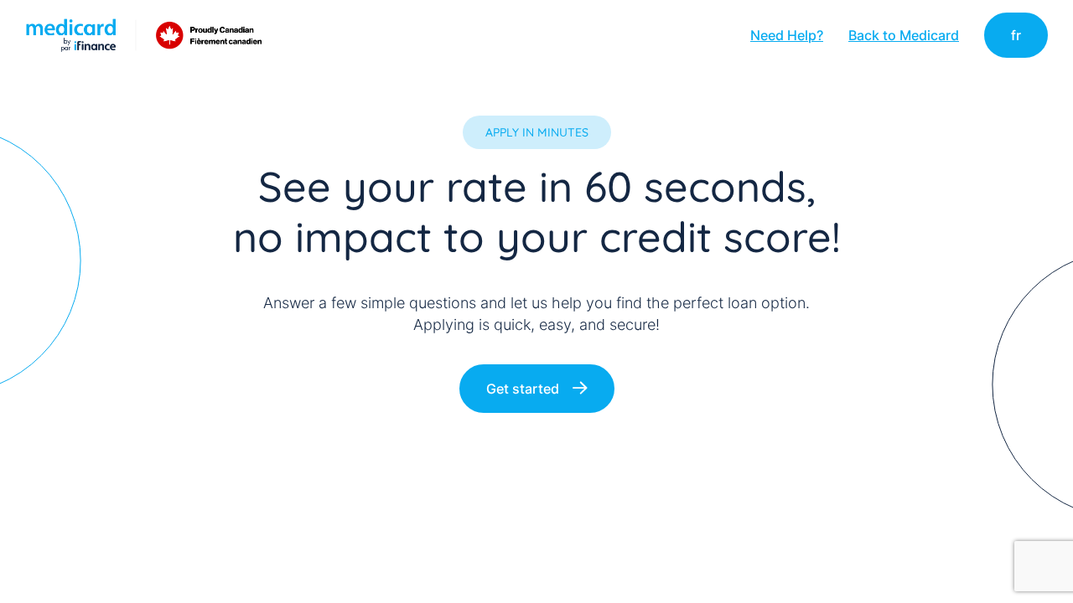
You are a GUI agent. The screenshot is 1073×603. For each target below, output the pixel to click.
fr (1016, 35)
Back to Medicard (903, 35)
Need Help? (786, 35)
